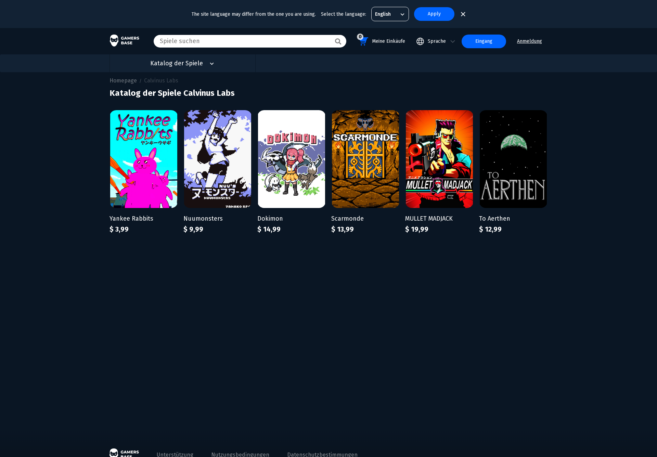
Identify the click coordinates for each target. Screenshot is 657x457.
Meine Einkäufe (382, 39)
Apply (434, 14)
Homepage (123, 80)
